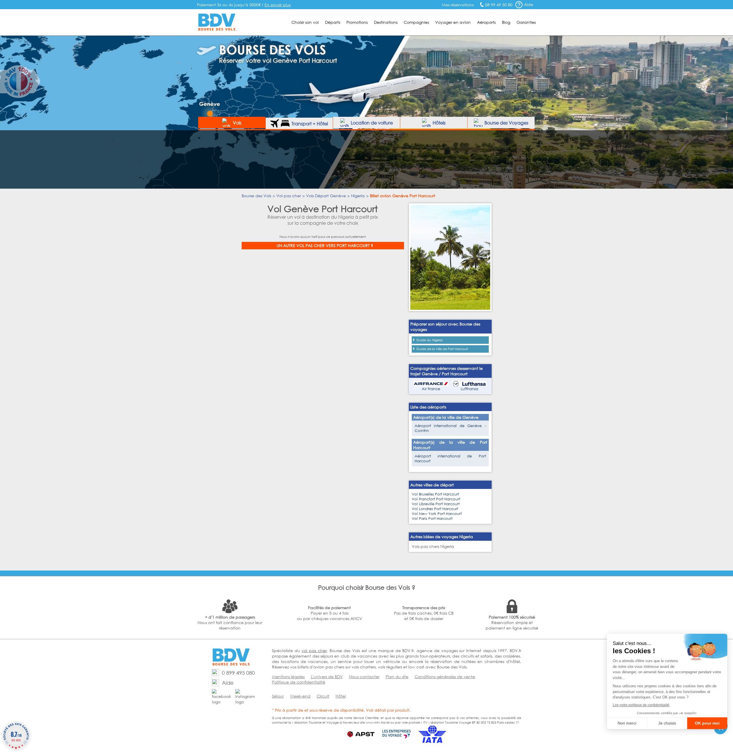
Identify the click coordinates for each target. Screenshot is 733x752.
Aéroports (486, 22)
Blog (506, 22)
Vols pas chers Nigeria (433, 546)
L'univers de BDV (327, 676)
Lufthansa (469, 388)
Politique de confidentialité (298, 682)
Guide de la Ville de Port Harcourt (442, 349)
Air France (431, 388)
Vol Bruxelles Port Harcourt (435, 494)
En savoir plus (278, 4)
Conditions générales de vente (445, 676)
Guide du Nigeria (429, 340)
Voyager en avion (453, 22)
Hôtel (341, 696)
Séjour (278, 696)
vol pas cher (314, 650)
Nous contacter (364, 676)
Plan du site (397, 676)
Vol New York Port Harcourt (437, 513)
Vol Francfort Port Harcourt (436, 499)
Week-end (300, 696)
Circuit (323, 696)
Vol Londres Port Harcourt (435, 508)
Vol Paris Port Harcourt (432, 518)
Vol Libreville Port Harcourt (436, 504)
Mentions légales (288, 676)
